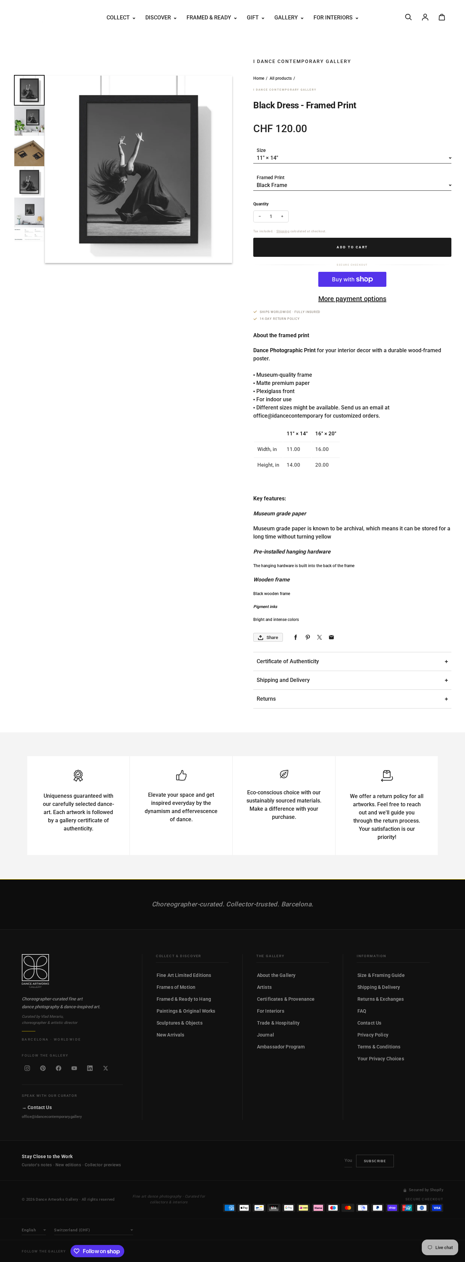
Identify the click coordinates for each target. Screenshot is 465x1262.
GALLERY (286, 17)
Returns (266, 699)
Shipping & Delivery (378, 987)
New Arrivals (171, 1035)
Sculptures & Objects (180, 1023)
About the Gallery (276, 975)
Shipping (282, 231)
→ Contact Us (37, 1107)
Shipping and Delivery (283, 680)
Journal (265, 1035)
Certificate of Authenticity (288, 661)
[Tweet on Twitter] (319, 637)
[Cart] (442, 17)
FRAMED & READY (210, 17)
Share (272, 637)
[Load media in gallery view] (29, 90)
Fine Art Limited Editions (184, 975)
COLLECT (119, 17)
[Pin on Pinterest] (307, 637)
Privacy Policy (372, 1035)
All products (281, 78)
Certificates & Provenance (286, 999)
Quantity (261, 204)
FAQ (361, 1011)
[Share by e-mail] (331, 637)
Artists (264, 987)
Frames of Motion (176, 987)
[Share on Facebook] (295, 637)
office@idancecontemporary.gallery (52, 1117)
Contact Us (369, 1023)
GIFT (253, 17)
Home (258, 78)
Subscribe (375, 1161)
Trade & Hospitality (278, 1023)
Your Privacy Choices (380, 1058)
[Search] (408, 17)
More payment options (352, 299)
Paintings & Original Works (186, 1011)
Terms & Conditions (379, 1046)
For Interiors (270, 1011)
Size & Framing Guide (381, 975)
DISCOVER (158, 17)
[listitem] (27, 1068)
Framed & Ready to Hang (184, 999)
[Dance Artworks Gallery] (72, 971)
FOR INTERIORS (334, 17)
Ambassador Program (281, 1046)
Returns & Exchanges (380, 999)
